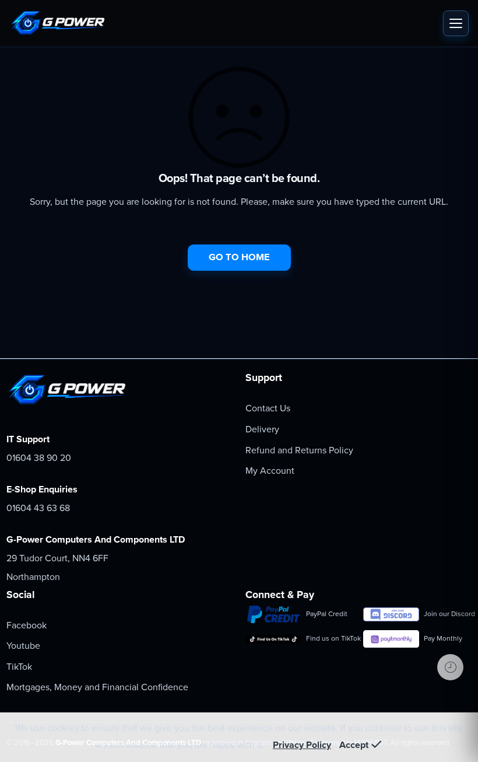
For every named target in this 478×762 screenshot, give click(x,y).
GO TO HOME (239, 257)
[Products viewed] (450, 667)
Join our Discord (448, 614)
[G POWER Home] (223, 23)
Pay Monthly (443, 638)
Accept (353, 745)
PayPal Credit (326, 614)
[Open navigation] (456, 23)
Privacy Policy (302, 745)
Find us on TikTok (330, 638)
